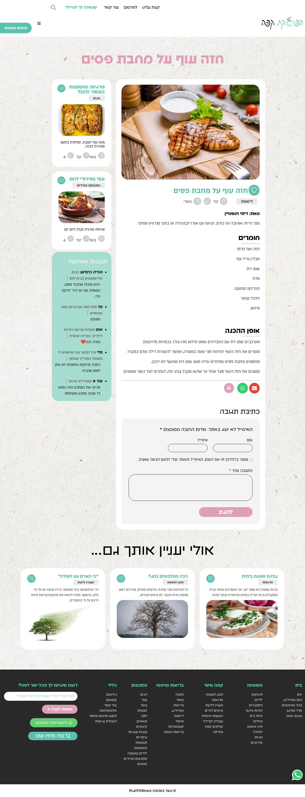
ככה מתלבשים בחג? (168, 576)
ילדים (259, 699)
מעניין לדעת (85, 582)
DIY (299, 694)
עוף (144, 699)
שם (250, 440)
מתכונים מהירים (88, 185)
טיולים (258, 721)
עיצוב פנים (294, 715)
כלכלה (258, 731)
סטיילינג (177, 710)
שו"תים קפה (214, 726)
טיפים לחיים (214, 710)
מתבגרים (256, 705)
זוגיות (259, 737)
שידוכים (257, 742)
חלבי (144, 715)
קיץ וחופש (255, 726)
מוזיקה (218, 731)
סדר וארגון (294, 710)
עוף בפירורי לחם (87, 178)
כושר (180, 699)
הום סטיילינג (292, 699)
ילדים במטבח (137, 753)
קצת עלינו (151, 7)
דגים (143, 694)
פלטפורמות (108, 710)
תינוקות (257, 694)
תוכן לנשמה (175, 582)
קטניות (142, 710)
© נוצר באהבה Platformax (152, 790)
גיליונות (111, 694)
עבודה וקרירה (213, 721)
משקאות (140, 748)
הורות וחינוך (254, 710)
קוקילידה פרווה (80, 381)
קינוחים (141, 726)
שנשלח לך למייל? (81, 7)
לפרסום (130, 7)
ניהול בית (256, 715)
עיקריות (141, 737)
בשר (144, 705)
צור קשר (111, 7)
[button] (39, 23)
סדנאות (268, 582)
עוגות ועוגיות (137, 731)
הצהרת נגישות (106, 721)
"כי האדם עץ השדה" (78, 576)
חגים (96, 98)
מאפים (142, 721)
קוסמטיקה (176, 726)
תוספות (141, 742)
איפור (179, 721)
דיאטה (247, 201)
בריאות (178, 705)
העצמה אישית (212, 715)
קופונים (111, 699)
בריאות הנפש (174, 731)
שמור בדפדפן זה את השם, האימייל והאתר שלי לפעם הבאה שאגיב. (193, 459)
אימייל (202, 440)
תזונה (179, 694)
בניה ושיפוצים (292, 705)
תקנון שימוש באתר (103, 715)
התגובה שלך (241, 471)
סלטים (142, 764)
